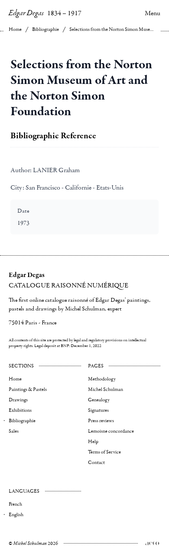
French (15, 504)
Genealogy (99, 400)
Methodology (102, 379)
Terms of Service (104, 452)
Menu (152, 13)
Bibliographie (45, 29)
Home (15, 29)
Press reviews (101, 420)
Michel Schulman (105, 389)
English (16, 514)
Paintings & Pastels (28, 389)
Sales (14, 431)
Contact (96, 462)
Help (93, 441)
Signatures (98, 410)
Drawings (18, 400)
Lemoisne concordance (111, 431)
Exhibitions (20, 410)
